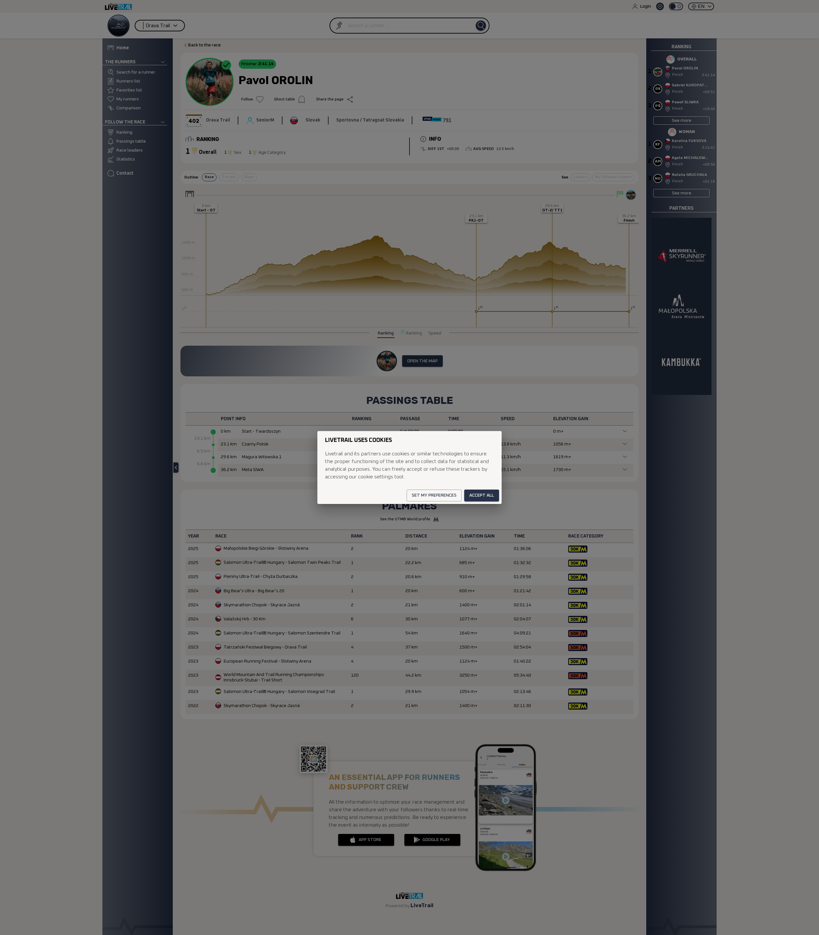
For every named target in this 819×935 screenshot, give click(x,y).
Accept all (481, 495)
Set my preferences (434, 495)
